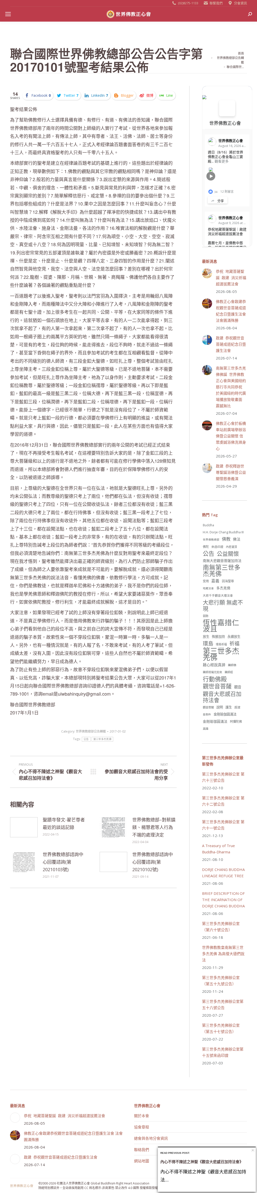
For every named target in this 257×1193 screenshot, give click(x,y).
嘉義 (215, 581)
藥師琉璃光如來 (212, 672)
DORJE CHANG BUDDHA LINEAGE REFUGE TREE (223, 872)
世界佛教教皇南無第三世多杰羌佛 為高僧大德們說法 (223, 953)
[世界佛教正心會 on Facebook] (227, 108)
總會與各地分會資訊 (151, 1138)
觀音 (237, 687)
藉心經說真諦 (214, 664)
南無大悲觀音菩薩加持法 (222, 560)
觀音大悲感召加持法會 (222, 697)
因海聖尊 (228, 581)
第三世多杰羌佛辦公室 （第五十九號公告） (221, 980)
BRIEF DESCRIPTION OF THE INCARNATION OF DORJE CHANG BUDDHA (223, 899)
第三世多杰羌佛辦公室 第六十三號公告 (223, 777)
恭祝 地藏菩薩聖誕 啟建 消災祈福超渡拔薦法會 (231, 277)
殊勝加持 (218, 636)
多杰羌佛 (223, 588)
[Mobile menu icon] (8, 14)
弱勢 (205, 616)
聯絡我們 (141, 1149)
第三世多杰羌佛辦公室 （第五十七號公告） (221, 1028)
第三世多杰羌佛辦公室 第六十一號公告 (223, 825)
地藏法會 (208, 588)
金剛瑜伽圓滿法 (225, 714)
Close (252, 1150)
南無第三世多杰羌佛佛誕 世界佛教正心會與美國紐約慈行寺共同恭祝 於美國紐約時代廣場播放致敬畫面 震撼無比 (231, 387)
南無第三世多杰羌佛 (221, 570)
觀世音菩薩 (217, 686)
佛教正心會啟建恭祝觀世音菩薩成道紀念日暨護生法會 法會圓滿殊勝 (231, 311)
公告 (86, 739)
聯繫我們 (216, 3)
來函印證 (217, 547)
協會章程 (141, 1126)
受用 (206, 581)
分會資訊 (240, 3)
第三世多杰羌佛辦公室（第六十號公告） (221, 926)
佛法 (236, 539)
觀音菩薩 (208, 707)
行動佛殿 (215, 679)
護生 (228, 707)
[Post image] (24, 827)
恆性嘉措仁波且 (221, 625)
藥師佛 (232, 665)
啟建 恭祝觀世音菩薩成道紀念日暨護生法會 (231, 344)
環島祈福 (221, 644)
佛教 (226, 539)
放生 (206, 636)
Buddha (208, 525)
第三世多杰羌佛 (102, 739)
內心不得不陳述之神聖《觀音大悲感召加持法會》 (201, 1161)
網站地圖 (141, 1160)
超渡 (237, 707)
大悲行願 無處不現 (223, 605)
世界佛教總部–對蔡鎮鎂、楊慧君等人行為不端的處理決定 (153, 827)
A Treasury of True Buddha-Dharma (218, 848)
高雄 (205, 729)
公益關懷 (228, 553)
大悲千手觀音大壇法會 (218, 595)
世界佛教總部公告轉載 (91, 731)
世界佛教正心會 (225, 123)
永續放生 (233, 636)
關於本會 (141, 1115)
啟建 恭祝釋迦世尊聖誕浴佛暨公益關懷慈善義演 (231, 472)
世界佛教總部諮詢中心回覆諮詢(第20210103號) (63, 861)
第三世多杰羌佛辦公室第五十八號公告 (222, 1004)
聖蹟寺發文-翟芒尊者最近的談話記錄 (64, 823)
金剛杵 (207, 714)
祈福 (234, 643)
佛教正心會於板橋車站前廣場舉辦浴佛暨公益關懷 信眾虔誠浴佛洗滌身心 (231, 436)
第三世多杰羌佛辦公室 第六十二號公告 (223, 801)
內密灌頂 (231, 547)
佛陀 (206, 547)
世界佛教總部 (211, 539)
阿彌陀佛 (236, 721)
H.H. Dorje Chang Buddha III (223, 532)
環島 (208, 643)
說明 (219, 707)
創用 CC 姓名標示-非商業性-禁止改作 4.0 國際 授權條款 (115, 1188)
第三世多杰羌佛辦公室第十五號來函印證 (222, 1052)
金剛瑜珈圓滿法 (215, 721)
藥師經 (229, 672)
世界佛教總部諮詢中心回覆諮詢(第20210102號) (152, 861)
